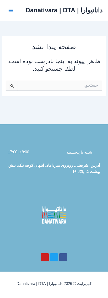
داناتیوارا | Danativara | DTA (64, 10)
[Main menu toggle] (10, 10)
